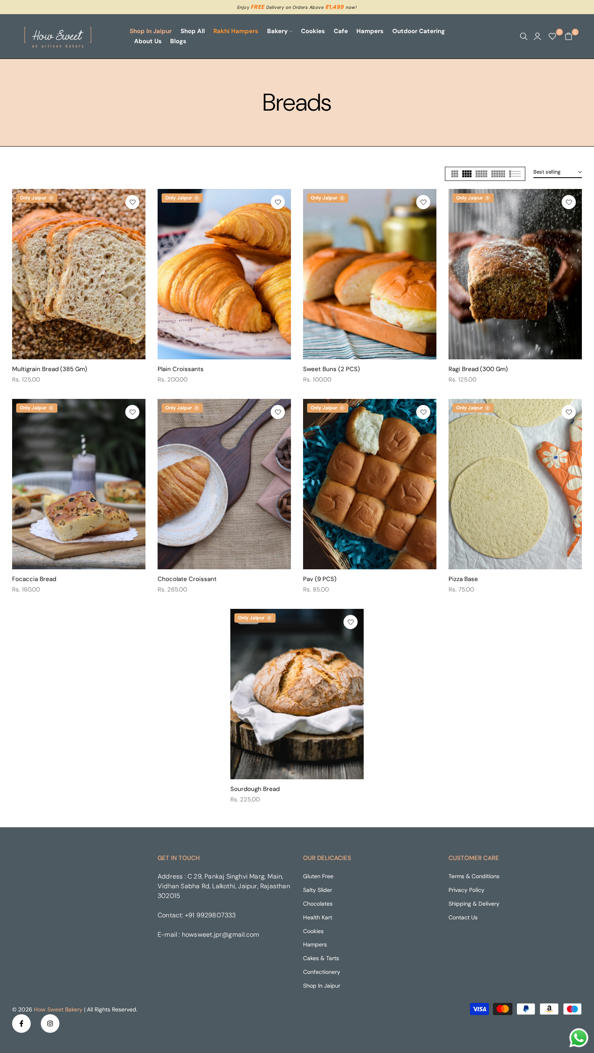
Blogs (178, 41)
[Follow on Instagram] (50, 1023)
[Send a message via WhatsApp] (579, 1038)
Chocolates (318, 903)
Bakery (277, 31)
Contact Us (463, 917)
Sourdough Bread (255, 789)
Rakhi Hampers (235, 31)
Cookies (313, 31)
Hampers (369, 31)
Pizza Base (463, 579)
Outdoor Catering (418, 31)
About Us (148, 41)
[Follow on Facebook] (21, 1023)
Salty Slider (317, 890)
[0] (552, 36)
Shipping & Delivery (474, 903)
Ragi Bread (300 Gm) (478, 369)
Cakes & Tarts (321, 958)
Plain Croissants (181, 369)
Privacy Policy (466, 890)
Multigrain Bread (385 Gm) (49, 369)
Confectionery (321, 971)
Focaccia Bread (34, 579)
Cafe (341, 31)
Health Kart (317, 917)
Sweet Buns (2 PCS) (331, 369)
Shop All (193, 31)
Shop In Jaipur (151, 31)
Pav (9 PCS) (320, 579)
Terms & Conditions (474, 876)
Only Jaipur (36, 198)
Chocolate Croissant (187, 579)
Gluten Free (318, 876)
